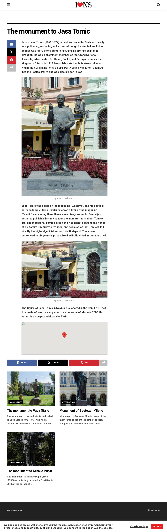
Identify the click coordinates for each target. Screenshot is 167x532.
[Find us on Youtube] (159, 523)
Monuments (16, 402)
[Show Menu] (8, 5)
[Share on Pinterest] (11, 60)
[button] (64, 335)
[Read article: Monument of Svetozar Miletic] (83, 388)
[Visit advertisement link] (83, 19)
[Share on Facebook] (11, 44)
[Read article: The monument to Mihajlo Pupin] (31, 449)
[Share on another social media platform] (11, 68)
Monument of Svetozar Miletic (81, 410)
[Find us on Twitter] (149, 523)
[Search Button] (158, 5)
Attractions (69, 402)
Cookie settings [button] (139, 530)
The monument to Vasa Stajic (28, 410)
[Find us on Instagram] (154, 523)
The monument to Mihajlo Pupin (29, 471)
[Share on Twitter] (11, 52)
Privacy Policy (14, 510)
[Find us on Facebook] (145, 523)
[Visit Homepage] (83, 5)
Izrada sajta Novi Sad (39, 523)
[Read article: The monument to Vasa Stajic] (31, 388)
